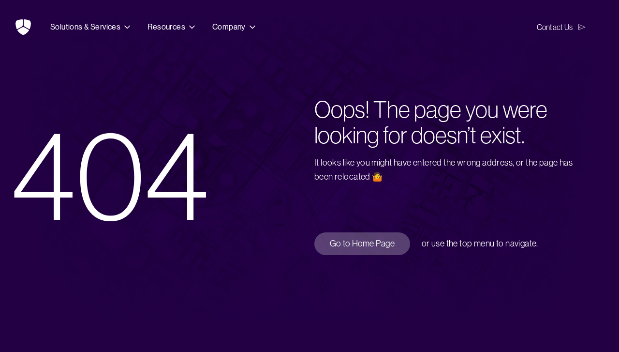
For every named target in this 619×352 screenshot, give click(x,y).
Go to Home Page (362, 243)
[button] (91, 27)
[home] (23, 27)
